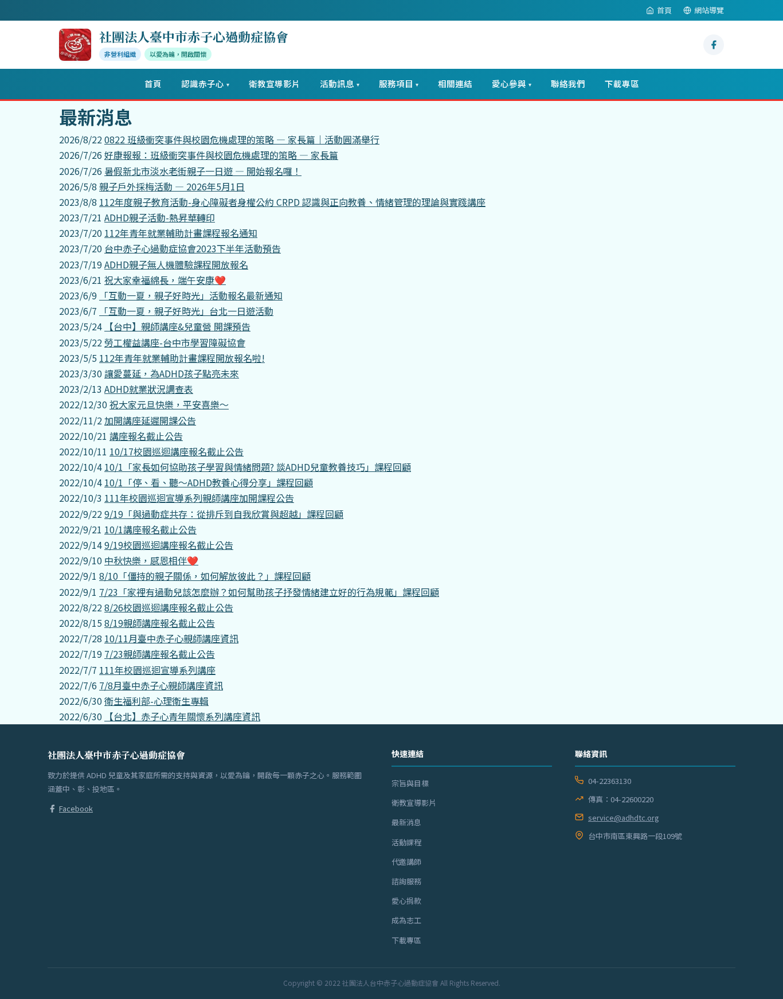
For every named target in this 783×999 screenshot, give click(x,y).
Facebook (76, 808)
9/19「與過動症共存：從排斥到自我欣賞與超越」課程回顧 (223, 514)
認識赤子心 (205, 83)
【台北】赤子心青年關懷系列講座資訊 (182, 716)
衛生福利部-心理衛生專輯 (156, 701)
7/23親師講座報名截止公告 (159, 654)
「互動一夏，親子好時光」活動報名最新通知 (191, 295)
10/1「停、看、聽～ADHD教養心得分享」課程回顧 (208, 482)
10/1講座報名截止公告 (150, 529)
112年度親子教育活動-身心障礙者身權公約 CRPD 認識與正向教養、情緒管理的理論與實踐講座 (292, 202)
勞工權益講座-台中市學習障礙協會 (174, 342)
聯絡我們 (568, 83)
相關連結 (455, 83)
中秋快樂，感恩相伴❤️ (151, 560)
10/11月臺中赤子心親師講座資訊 (171, 638)
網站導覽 (709, 10)
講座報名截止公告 (146, 436)
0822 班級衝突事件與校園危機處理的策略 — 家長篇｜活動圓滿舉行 (241, 139)
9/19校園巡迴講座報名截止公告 (168, 545)
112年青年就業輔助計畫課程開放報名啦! (182, 358)
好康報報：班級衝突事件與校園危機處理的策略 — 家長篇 (221, 155)
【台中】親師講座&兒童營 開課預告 (177, 326)
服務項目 (398, 83)
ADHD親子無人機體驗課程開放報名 (176, 264)
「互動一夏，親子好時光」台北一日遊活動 (186, 311)
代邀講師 (406, 861)
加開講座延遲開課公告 (150, 420)
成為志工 (406, 920)
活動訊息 (339, 83)
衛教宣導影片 (274, 83)
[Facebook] (713, 44)
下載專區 (622, 83)
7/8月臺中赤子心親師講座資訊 (161, 685)
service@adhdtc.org (623, 817)
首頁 (664, 10)
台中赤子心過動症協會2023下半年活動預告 (192, 248)
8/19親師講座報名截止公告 (159, 623)
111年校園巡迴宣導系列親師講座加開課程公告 (199, 498)
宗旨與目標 (410, 783)
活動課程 (406, 842)
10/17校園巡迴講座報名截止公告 (176, 451)
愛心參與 (511, 83)
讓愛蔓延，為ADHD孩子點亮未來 (171, 373)
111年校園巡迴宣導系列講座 (157, 670)
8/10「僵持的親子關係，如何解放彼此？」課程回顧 (205, 576)
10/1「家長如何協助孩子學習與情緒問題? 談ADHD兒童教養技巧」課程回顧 (257, 467)
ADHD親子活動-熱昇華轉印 (159, 217)
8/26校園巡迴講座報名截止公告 (168, 607)
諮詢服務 (406, 881)
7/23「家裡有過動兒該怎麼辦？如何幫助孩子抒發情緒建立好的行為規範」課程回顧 (269, 592)
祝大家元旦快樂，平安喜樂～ (169, 404)
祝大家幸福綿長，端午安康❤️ (165, 280)
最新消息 (406, 822)
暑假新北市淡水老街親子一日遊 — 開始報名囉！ (203, 171)
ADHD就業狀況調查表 (148, 389)
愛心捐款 (406, 900)
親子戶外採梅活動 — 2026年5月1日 (172, 186)
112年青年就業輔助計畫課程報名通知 (180, 233)
